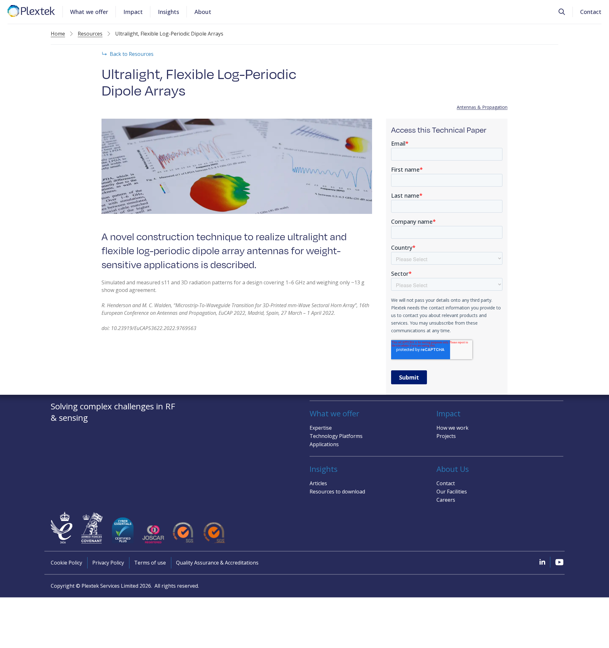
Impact (133, 12)
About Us (452, 469)
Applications (324, 444)
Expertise (321, 427)
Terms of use (150, 562)
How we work (452, 427)
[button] (562, 12)
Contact (590, 12)
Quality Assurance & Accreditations (217, 562)
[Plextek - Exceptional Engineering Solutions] (31, 11)
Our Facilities (451, 491)
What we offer (89, 12)
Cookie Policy (66, 562)
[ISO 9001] (183, 533)
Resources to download (337, 491)
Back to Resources (132, 54)
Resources (90, 33)
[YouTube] (559, 562)
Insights (168, 12)
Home (58, 33)
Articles (318, 483)
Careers (445, 499)
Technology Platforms (336, 436)
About (202, 12)
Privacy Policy (108, 562)
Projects (446, 436)
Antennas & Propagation (482, 107)
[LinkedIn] (542, 562)
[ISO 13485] (214, 533)
